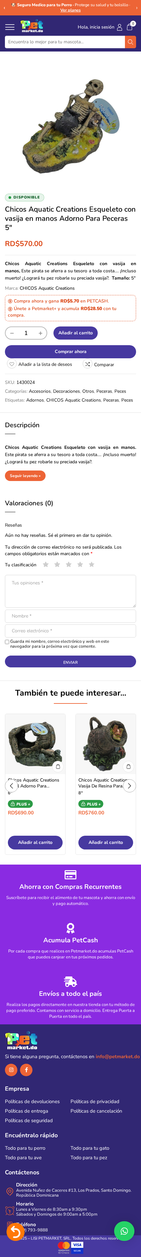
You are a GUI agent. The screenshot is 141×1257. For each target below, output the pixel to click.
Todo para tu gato (89, 1148)
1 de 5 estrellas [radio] (46, 564)
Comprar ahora (71, 351)
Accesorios (40, 391)
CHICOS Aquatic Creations (47, 288)
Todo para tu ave (23, 1157)
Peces (120, 391)
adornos (35, 400)
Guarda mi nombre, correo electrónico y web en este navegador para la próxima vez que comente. (59, 644)
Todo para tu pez (88, 1157)
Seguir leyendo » (25, 475)
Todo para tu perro (25, 1148)
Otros (88, 391)
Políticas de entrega (26, 1111)
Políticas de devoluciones (32, 1101)
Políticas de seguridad (29, 1120)
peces (127, 400)
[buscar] (130, 42)
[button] (129, 27)
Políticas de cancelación (96, 1111)
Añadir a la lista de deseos (45, 364)
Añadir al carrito (75, 333)
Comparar (104, 365)
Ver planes (70, 10)
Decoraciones (66, 391)
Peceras (104, 391)
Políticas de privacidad (94, 1101)
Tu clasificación (20, 565)
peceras (111, 400)
